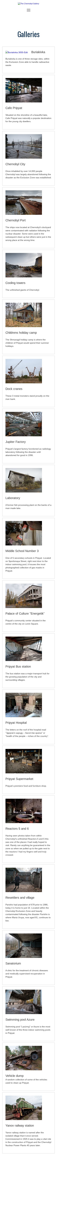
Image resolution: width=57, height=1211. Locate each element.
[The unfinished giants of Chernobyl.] (23, 280)
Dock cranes (13, 388)
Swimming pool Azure (20, 1019)
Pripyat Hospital (16, 722)
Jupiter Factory (15, 441)
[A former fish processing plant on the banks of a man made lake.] (23, 495)
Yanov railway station (19, 1125)
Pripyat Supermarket (19, 779)
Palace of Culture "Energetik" (25, 613)
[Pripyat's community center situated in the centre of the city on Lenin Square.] (23, 610)
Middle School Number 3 (22, 551)
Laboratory (12, 498)
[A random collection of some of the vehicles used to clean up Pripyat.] (23, 1072)
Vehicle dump (14, 1075)
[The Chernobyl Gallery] (28, 3)
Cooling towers (15, 283)
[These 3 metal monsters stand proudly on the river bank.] (23, 386)
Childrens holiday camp (21, 332)
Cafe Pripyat (13, 108)
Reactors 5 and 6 (17, 828)
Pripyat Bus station (18, 666)
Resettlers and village (19, 897)
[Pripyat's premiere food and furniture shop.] (23, 776)
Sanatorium (13, 963)
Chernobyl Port (15, 220)
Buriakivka (38, 52)
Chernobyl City (15, 164)
